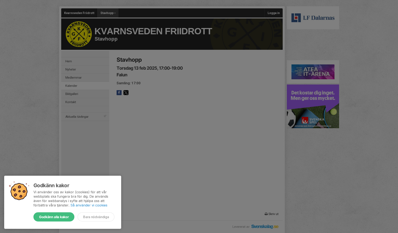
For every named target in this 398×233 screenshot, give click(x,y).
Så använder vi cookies (88, 205)
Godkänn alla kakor (54, 217)
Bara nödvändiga (96, 217)
